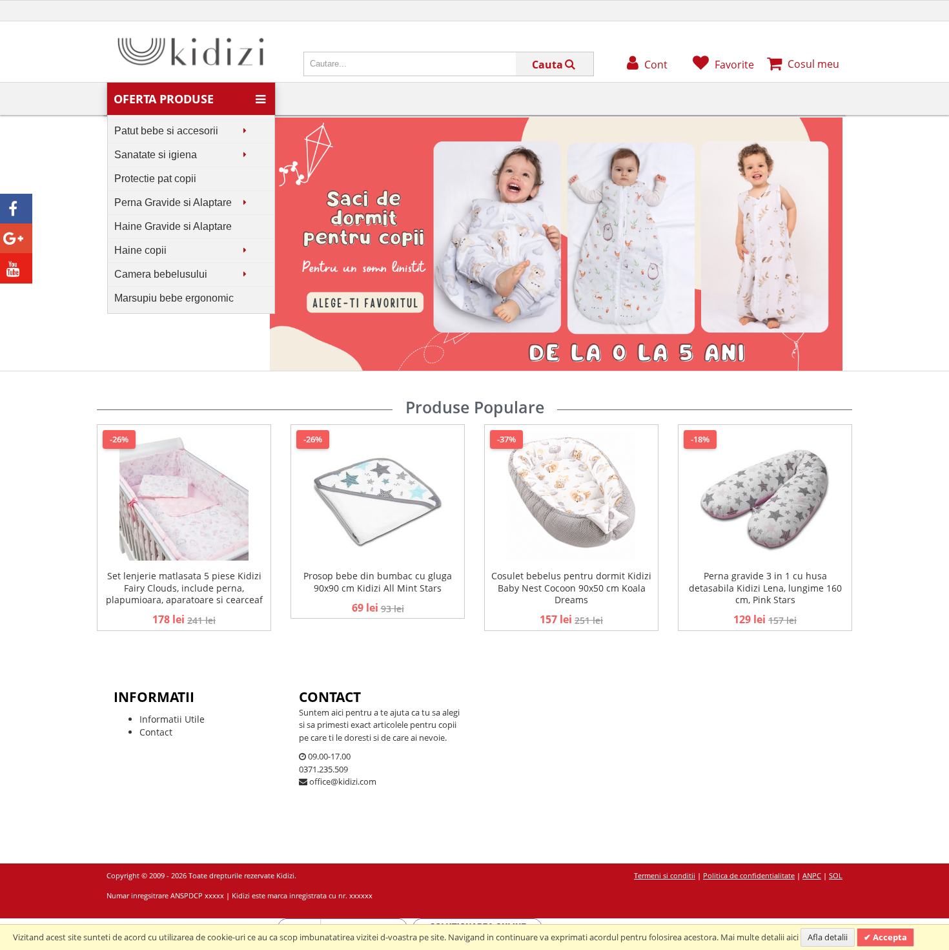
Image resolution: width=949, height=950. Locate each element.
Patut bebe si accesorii (166, 130)
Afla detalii (828, 937)
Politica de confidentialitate (749, 875)
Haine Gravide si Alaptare (173, 226)
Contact (155, 732)
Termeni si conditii (664, 875)
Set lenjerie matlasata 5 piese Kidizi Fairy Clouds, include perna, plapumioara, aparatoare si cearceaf (184, 587)
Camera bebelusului (160, 274)
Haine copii (140, 250)
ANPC (811, 875)
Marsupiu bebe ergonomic (174, 298)
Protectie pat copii (155, 178)
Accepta (889, 937)
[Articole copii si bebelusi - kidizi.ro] (190, 40)
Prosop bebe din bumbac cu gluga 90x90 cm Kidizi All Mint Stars (377, 582)
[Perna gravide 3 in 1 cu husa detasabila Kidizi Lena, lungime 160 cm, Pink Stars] (765, 496)
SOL (835, 875)
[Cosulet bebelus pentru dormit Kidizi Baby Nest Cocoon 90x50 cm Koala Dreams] (571, 496)
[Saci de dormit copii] (556, 124)
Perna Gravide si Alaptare (173, 202)
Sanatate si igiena (155, 154)
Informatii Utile (172, 719)
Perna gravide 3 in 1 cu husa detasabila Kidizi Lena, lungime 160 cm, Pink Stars (765, 587)
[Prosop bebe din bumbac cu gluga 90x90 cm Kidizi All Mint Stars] (377, 496)
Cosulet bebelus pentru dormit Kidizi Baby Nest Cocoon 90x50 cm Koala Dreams (571, 587)
